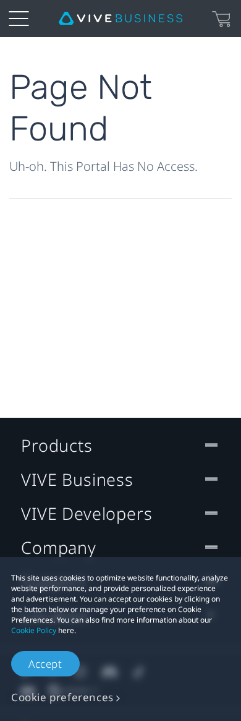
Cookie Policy (33, 630)
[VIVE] (120, 18)
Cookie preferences (62, 697)
